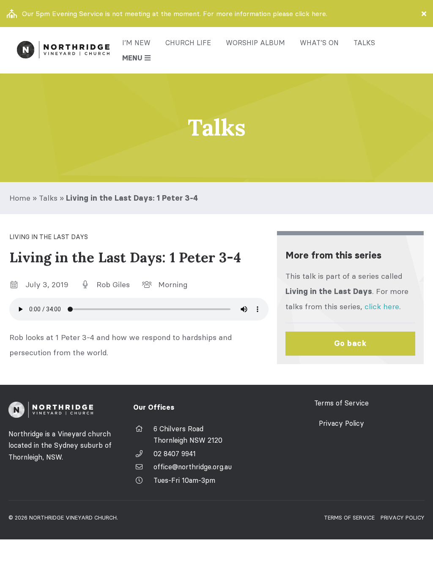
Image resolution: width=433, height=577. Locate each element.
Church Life (188, 42)
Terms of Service (341, 403)
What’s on (319, 42)
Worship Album (255, 42)
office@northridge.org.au (192, 467)
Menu (132, 58)
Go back (350, 343)
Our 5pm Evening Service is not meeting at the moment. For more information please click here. (174, 13)
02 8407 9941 (174, 453)
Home (19, 198)
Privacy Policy (341, 423)
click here (381, 306)
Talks (364, 42)
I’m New (136, 42)
